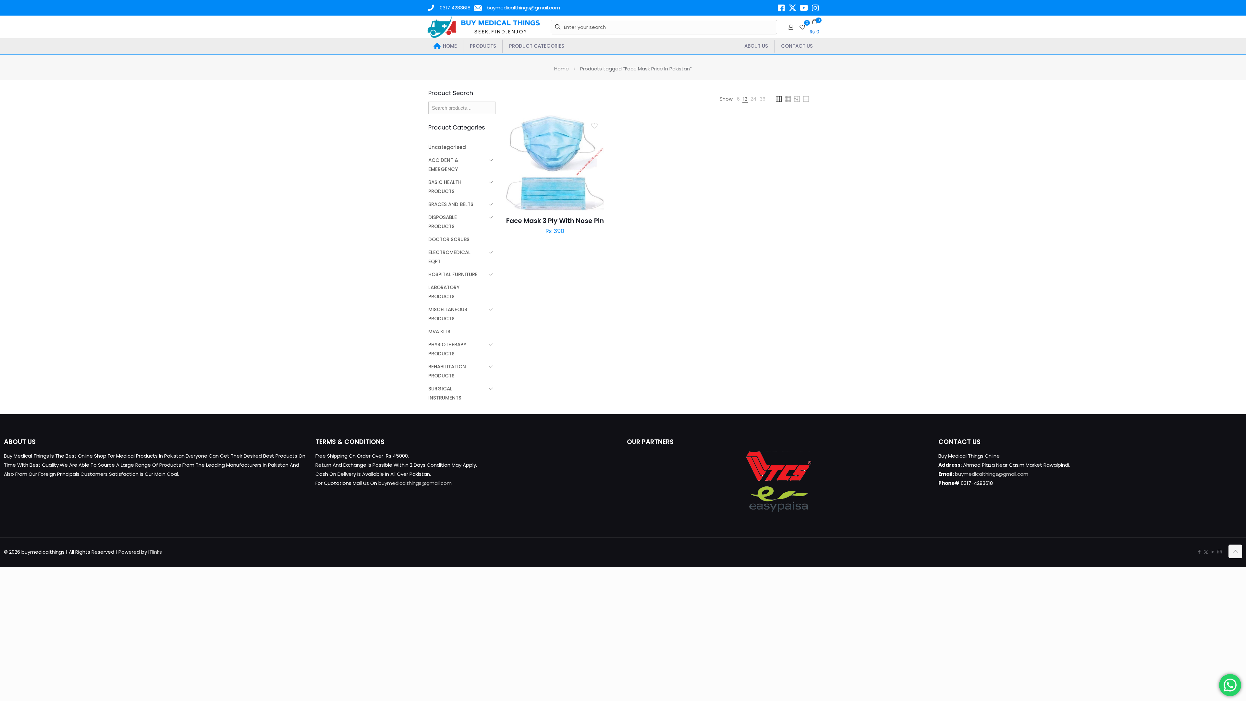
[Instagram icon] (1219, 551)
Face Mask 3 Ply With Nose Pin (555, 220)
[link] (738, 99)
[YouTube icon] (1212, 551)
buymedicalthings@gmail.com (523, 7)
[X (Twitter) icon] (1205, 551)
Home (561, 68)
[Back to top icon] (1235, 551)
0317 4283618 (455, 7)
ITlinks (155, 551)
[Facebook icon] (1199, 551)
